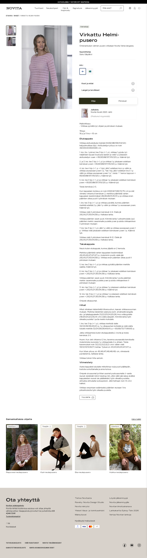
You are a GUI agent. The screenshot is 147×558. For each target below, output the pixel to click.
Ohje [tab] (93, 101)
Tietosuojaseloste (13, 543)
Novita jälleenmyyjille (119, 502)
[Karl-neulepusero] (56, 449)
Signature (77, 8)
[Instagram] (139, 545)
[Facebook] (124, 545)
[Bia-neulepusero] (91, 449)
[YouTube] (132, 545)
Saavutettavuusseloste (16, 548)
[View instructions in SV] (90, 71)
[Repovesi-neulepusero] (22, 449)
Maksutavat (80, 515)
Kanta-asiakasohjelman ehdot (42, 548)
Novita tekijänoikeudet (52, 543)
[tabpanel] (107, 253)
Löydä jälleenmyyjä (118, 498)
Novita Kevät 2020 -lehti (101, 112)
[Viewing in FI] (82, 71)
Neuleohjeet (52, 8)
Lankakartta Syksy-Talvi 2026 (124, 510)
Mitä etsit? (107, 8)
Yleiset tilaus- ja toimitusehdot (89, 510)
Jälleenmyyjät (91, 8)
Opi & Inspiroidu (65, 9)
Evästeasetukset (32, 543)
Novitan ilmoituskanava (120, 506)
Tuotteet (38, 8)
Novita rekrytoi (82, 506)
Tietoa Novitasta (83, 498)
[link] (107, 113)
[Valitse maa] (130, 8)
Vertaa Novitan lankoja (120, 515)
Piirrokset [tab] (123, 101)
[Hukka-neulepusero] (125, 449)
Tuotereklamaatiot (13, 516)
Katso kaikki (136, 419)
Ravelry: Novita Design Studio (89, 502)
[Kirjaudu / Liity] (134, 8)
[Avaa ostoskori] (139, 8)
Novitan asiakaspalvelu (15, 505)
